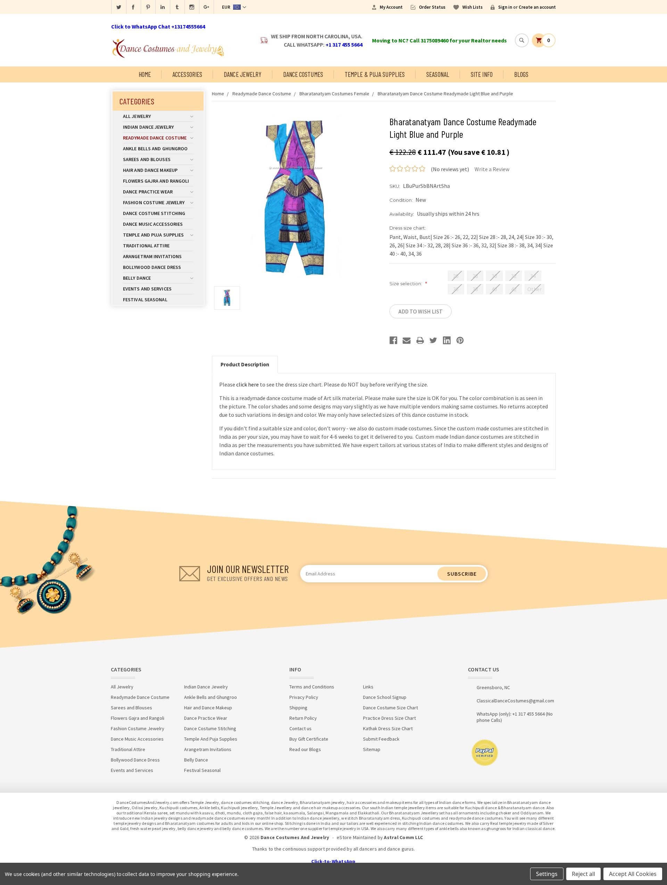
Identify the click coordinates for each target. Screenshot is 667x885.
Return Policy (303, 718)
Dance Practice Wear (148, 192)
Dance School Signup (384, 697)
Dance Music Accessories (153, 224)
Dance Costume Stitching (154, 213)
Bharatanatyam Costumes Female (334, 93)
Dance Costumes (303, 74)
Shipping (298, 707)
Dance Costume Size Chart (390, 707)
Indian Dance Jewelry (148, 127)
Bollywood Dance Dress (152, 267)
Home (145, 74)
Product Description (245, 364)
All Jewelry (137, 116)
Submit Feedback (381, 739)
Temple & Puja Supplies (375, 74)
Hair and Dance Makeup (150, 170)
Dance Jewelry (242, 74)
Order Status (432, 7)
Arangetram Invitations (152, 256)
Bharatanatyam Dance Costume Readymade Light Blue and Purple (445, 93)
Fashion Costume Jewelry (153, 202)
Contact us (300, 728)
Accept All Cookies (633, 874)
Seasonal (437, 74)
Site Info (482, 74)
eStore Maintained (356, 837)
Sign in (505, 7)
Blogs (521, 74)
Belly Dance (137, 278)
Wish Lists (472, 7)
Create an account (537, 7)
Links (368, 687)
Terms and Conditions (311, 687)
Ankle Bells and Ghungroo (155, 148)
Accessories (187, 74)
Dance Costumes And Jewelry (295, 837)
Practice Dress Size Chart (389, 718)
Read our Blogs (305, 749)
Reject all (583, 874)
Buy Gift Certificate (308, 739)
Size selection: (408, 283)
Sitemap (371, 749)
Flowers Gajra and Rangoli (156, 181)
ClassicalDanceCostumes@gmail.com (515, 700)
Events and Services (147, 289)
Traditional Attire (146, 245)
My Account (391, 7)
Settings (547, 874)
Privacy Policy (303, 697)
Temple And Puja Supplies (153, 235)
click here (247, 384)
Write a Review (492, 169)
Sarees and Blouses (147, 159)
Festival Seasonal (145, 299)
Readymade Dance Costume (155, 138)
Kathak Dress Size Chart (388, 728)
